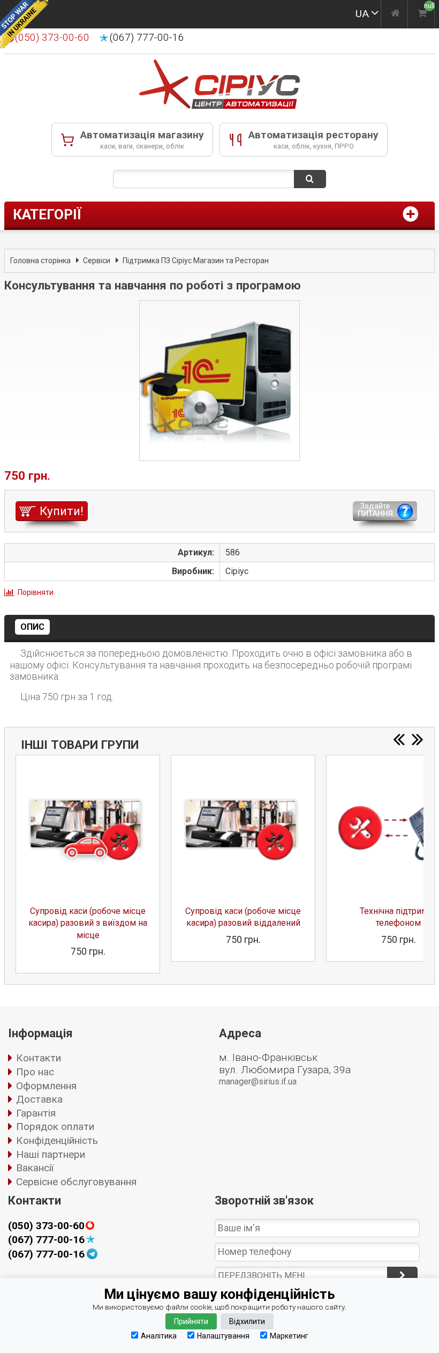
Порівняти (36, 592)
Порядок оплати (55, 1126)
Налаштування (223, 1336)
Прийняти (191, 1321)
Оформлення (46, 1086)
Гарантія (36, 1113)
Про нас (35, 1072)
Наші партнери (50, 1154)
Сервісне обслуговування (76, 1182)
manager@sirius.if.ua (258, 1081)
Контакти (38, 1058)
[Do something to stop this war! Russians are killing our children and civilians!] (24, 24)
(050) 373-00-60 (46, 1226)
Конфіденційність (57, 1140)
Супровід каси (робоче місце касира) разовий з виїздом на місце (87, 923)
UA (362, 14)
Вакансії (35, 1168)
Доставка (39, 1099)
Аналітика (159, 1336)
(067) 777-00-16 (147, 37)
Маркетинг (289, 1336)
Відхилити (247, 1321)
